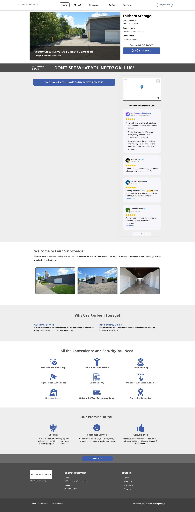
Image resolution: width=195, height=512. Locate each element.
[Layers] (158, 81)
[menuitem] (66, 4)
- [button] (125, 84)
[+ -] (142, 89)
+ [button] (125, 81)
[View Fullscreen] (125, 88)
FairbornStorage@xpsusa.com (76, 481)
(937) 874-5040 (94, 82)
